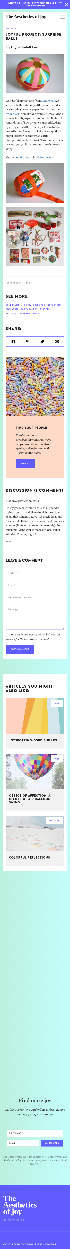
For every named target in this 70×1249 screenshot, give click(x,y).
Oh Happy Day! (45, 157)
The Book (27, 1245)
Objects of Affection (47, 305)
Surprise (25, 314)
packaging (12, 309)
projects (12, 314)
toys (36, 314)
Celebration (13, 305)
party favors (29, 309)
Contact (50, 1245)
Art (57, 704)
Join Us (25, 464)
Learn (16, 1245)
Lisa (8, 500)
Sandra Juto (48, 100)
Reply (9, 541)
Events (39, 1245)
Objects (11, 29)
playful (45, 309)
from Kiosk (13, 113)
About (7, 1245)
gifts (27, 305)
